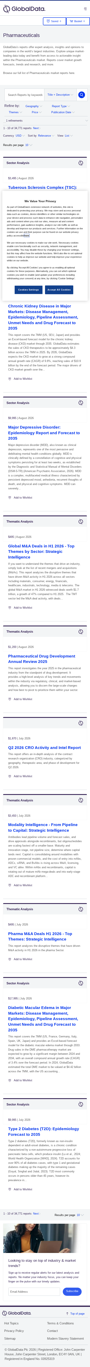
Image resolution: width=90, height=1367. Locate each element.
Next (36, 128)
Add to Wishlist (23, 379)
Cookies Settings (28, 289)
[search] (81, 94)
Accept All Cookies (59, 289)
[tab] (11, 107)
